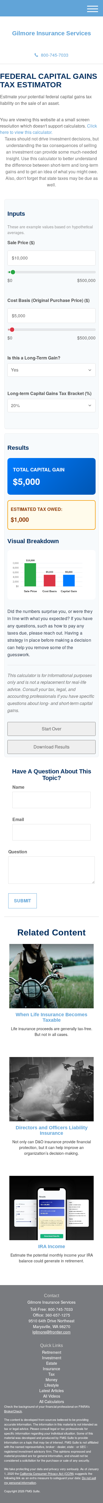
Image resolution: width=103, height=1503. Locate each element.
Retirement (51, 1352)
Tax (51, 1374)
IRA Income (51, 1246)
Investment (51, 1357)
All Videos (51, 1396)
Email (18, 819)
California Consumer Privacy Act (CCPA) (47, 1473)
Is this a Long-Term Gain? (33, 358)
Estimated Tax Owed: (36, 509)
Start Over (51, 728)
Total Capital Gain (39, 469)
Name (18, 787)
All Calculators (51, 1401)
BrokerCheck (13, 1411)
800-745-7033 (54, 55)
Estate (51, 1363)
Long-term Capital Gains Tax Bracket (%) (49, 393)
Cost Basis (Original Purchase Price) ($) (48, 300)
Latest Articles (51, 1390)
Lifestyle (51, 1385)
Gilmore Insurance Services (51, 33)
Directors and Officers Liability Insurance (52, 1130)
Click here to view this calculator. (48, 129)
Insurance (51, 1368)
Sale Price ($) (21, 243)
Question (17, 852)
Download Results (51, 747)
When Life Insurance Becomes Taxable (51, 1017)
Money (51, 1379)
